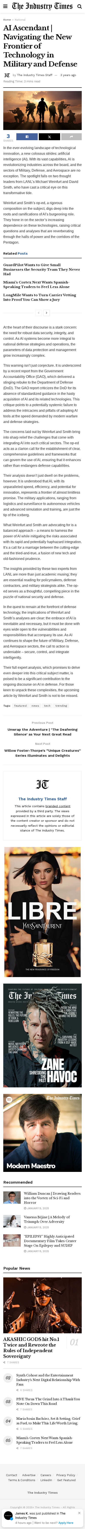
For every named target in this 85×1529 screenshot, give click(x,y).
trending (61, 705)
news (35, 705)
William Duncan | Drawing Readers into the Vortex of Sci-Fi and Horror (52, 1198)
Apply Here (65, 1522)
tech (47, 705)
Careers (46, 1475)
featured (20, 705)
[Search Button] (79, 6)
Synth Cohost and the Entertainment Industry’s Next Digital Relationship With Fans (48, 1379)
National (20, 19)
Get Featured (66, 1480)
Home (7, 19)
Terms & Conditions (21, 1480)
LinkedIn (46, 1480)
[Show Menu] (5, 6)
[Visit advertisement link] (42, 912)
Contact (11, 1475)
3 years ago (68, 75)
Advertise (29, 1475)
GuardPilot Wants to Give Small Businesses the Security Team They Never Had (41, 269)
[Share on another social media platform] (71, 136)
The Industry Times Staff (34, 75)
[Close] (79, 1513)
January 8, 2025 (37, 1208)
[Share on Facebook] (27, 136)
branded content (58, 806)
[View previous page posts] (38, 313)
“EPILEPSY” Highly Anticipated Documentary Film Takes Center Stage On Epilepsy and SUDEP (50, 1241)
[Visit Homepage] (42, 6)
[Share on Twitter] (49, 136)
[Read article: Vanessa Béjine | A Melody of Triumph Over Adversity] (12, 1221)
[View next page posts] (46, 313)
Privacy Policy (65, 1475)
